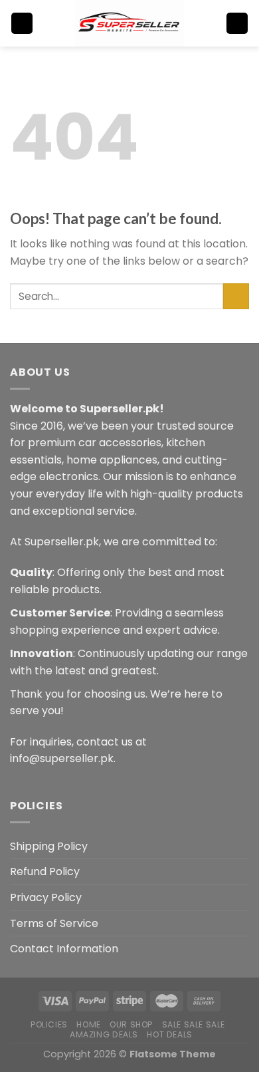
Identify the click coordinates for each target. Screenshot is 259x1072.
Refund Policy (45, 871)
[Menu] (22, 24)
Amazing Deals (104, 1034)
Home (88, 1024)
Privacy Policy (46, 897)
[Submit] (236, 296)
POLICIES (49, 1024)
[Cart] (237, 24)
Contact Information (64, 948)
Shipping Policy (49, 846)
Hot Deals (170, 1034)
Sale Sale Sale (194, 1024)
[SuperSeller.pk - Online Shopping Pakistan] (129, 23)
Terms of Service (54, 923)
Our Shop (131, 1024)
